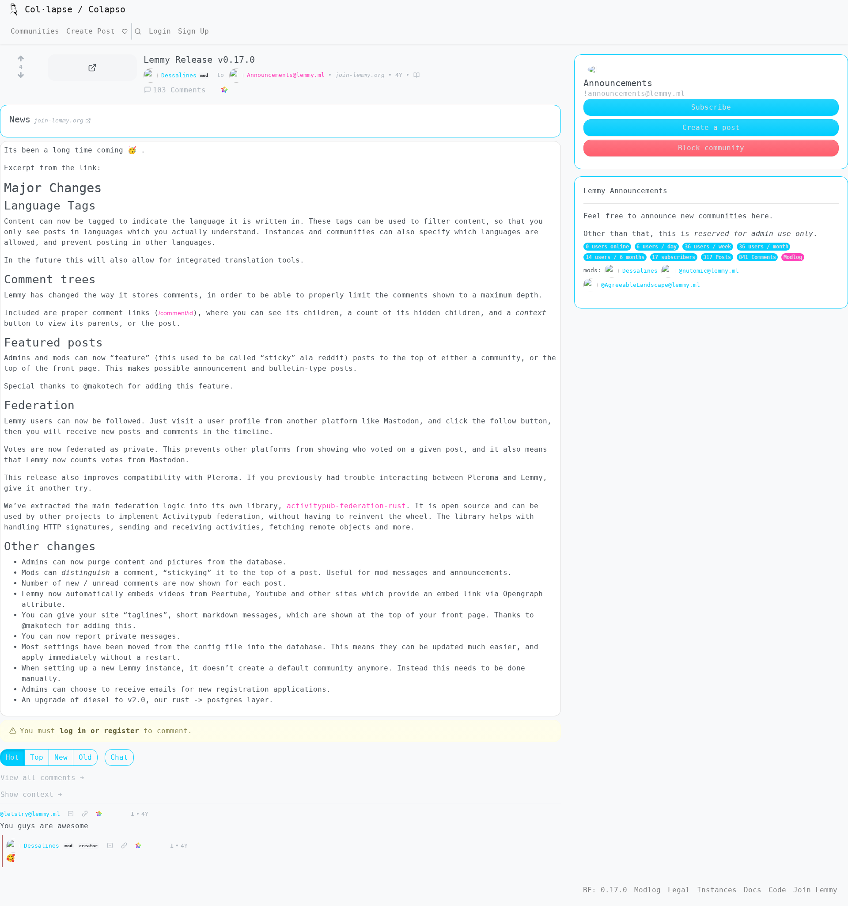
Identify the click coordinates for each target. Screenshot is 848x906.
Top (36, 757)
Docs (752, 890)
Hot (12, 757)
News (19, 119)
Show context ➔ (31, 794)
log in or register (99, 731)
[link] (224, 90)
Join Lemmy (815, 890)
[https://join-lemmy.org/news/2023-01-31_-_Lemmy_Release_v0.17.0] (92, 67)
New (61, 757)
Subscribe (711, 107)
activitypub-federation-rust (346, 506)
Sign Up (193, 31)
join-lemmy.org (360, 75)
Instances (717, 890)
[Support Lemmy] (124, 31)
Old (85, 757)
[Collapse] (71, 814)
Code (777, 890)
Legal (679, 890)
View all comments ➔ (42, 777)
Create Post (90, 31)
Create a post (711, 127)
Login (160, 31)
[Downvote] (21, 77)
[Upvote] (21, 57)
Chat (119, 757)
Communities (35, 31)
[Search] (138, 31)
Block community (711, 148)
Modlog (793, 257)
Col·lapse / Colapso (75, 9)
